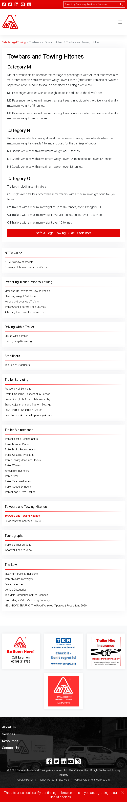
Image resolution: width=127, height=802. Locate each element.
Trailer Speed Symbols (18, 486)
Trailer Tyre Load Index (18, 481)
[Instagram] (29, 4)
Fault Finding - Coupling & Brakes (23, 409)
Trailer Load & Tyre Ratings (20, 492)
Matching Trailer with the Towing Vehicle (27, 291)
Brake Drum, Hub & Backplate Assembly (28, 399)
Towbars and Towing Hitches (22, 515)
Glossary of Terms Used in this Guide (26, 267)
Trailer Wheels (13, 465)
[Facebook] (49, 763)
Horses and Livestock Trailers (22, 301)
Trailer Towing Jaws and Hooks (23, 460)
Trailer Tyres (12, 476)
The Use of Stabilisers (17, 365)
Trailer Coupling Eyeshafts (19, 454)
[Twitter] (56, 763)
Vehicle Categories (15, 589)
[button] (63, 727)
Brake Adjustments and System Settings (28, 404)
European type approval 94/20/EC (24, 521)
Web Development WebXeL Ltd (91, 779)
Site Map (64, 779)
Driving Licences (14, 584)
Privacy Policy (46, 779)
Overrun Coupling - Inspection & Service (27, 394)
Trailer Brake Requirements (20, 449)
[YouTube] (23, 4)
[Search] (121, 4)
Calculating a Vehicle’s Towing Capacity (27, 600)
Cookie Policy (25, 779)
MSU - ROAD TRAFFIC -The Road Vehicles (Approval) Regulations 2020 (46, 605)
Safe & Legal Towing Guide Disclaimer (63, 233)
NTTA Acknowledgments (19, 262)
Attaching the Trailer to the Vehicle (24, 312)
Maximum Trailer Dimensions (21, 573)
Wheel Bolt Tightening (17, 470)
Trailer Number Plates (17, 444)
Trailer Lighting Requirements (21, 438)
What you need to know (18, 550)
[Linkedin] (63, 763)
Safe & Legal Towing (14, 42)
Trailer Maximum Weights (19, 579)
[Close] (123, 792)
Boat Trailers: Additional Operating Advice (28, 415)
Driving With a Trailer (16, 335)
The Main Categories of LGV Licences (26, 595)
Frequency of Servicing (18, 388)
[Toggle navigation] (120, 22)
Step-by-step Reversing (18, 341)
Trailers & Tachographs (18, 544)
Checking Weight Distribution (21, 296)
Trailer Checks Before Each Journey (25, 306)
